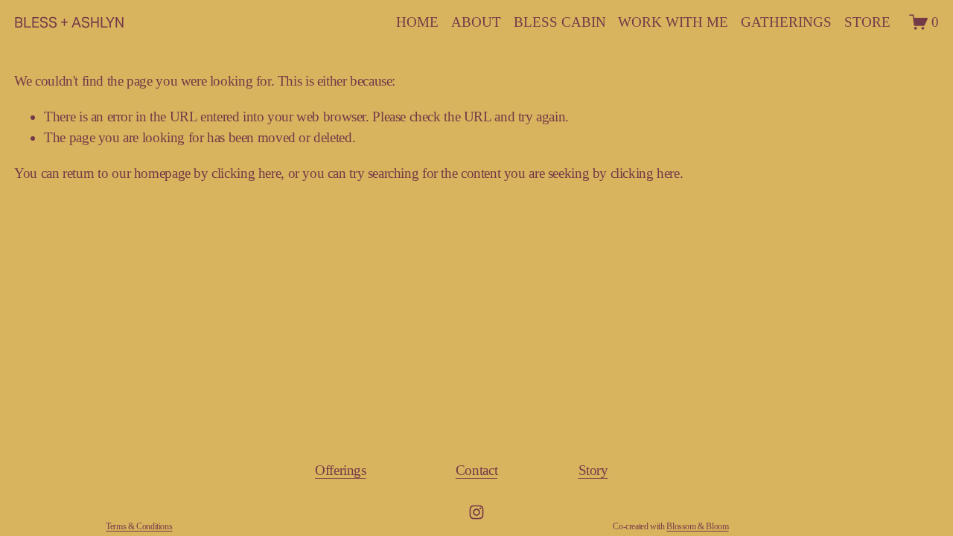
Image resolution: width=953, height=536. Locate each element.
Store (867, 22)
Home (417, 22)
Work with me (673, 22)
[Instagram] (476, 512)
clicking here (246, 173)
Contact (476, 470)
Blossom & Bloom (697, 526)
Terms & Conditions (139, 526)
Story (593, 470)
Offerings (340, 470)
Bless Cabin (560, 22)
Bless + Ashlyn (69, 22)
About (476, 22)
